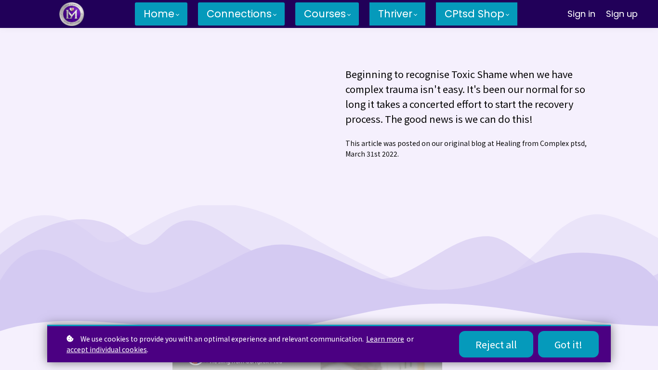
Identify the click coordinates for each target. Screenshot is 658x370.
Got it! (568, 344)
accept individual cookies (106, 349)
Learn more (385, 339)
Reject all (496, 344)
